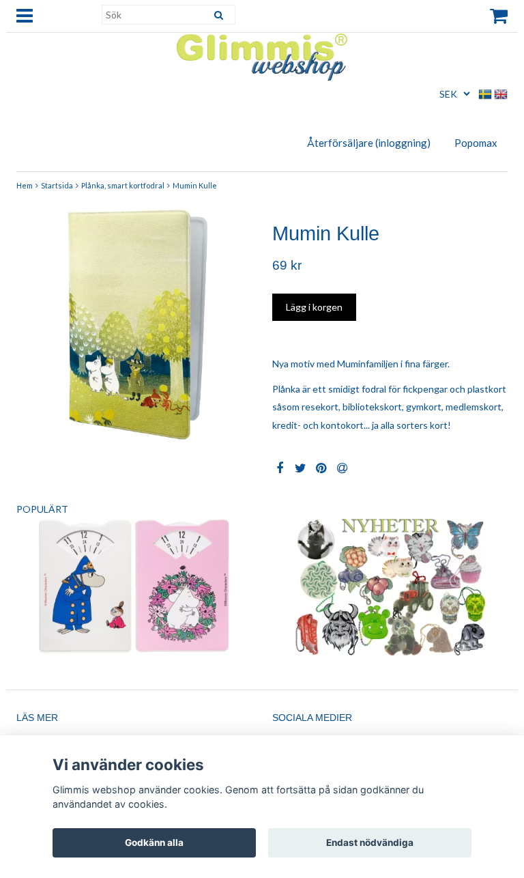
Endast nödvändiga (369, 842)
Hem (24, 185)
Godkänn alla (154, 842)
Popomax (475, 143)
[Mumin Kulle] (134, 324)
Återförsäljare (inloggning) (369, 143)
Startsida (57, 185)
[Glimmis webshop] (262, 54)
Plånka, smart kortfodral (122, 185)
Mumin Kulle (195, 185)
